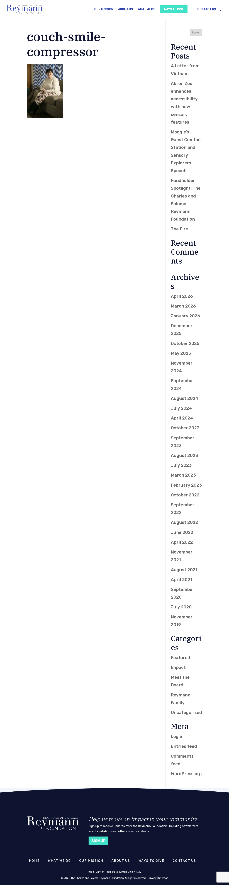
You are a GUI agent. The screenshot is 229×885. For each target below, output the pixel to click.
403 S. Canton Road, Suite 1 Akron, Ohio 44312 (115, 871)
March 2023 (183, 475)
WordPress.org (186, 773)
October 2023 (185, 427)
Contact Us (206, 9)
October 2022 (185, 495)
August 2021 (184, 569)
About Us (125, 9)
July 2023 (181, 465)
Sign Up (98, 841)
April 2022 (182, 542)
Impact (178, 667)
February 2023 (186, 485)
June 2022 (182, 532)
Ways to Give (174, 9)
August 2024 (184, 398)
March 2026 (183, 306)
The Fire (179, 228)
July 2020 (181, 606)
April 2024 (182, 418)
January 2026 (185, 315)
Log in (177, 736)
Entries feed (184, 746)
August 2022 (184, 522)
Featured (180, 657)
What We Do (146, 9)
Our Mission (103, 9)
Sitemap (163, 878)
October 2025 (185, 343)
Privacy (152, 878)
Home (34, 861)
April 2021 (181, 579)
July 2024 (181, 408)
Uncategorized (186, 712)
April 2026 (182, 296)
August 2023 (184, 455)
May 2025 (181, 353)
